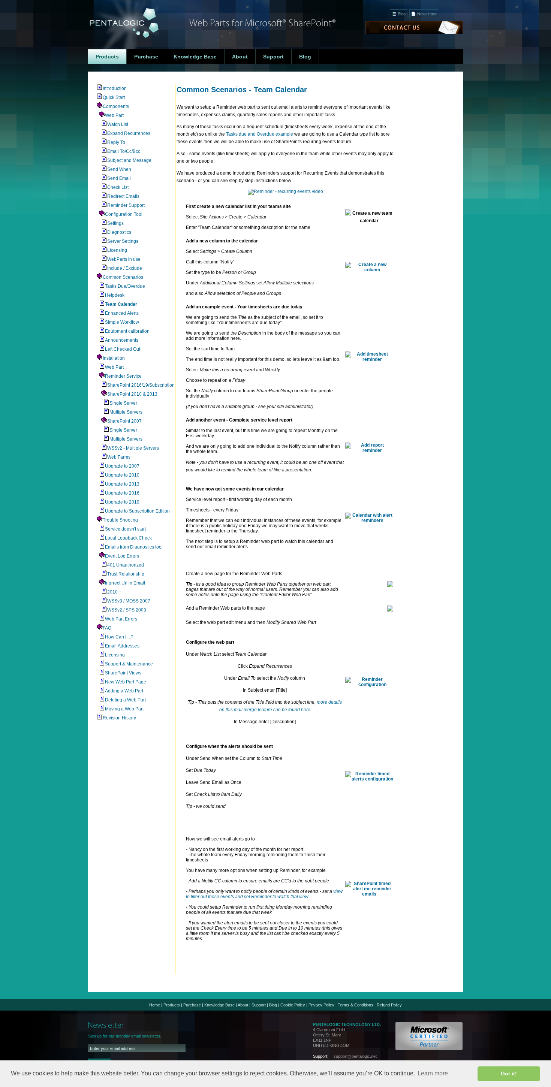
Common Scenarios (123, 277)
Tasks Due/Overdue (125, 286)
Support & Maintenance (129, 664)
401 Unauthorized (125, 565)
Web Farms (118, 457)
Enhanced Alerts (122, 313)
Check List (118, 187)
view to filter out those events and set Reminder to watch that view (264, 894)
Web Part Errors (121, 619)
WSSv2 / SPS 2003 (126, 610)
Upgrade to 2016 (122, 493)
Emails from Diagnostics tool (134, 547)
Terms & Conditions (355, 1005)
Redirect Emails (123, 196)
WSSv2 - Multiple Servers (133, 448)
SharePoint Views (123, 673)
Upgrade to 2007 (122, 466)
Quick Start (114, 97)
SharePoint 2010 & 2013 (132, 394)
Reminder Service (123, 376)
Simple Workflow (122, 322)
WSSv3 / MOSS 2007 (128, 601)
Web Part (114, 115)
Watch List (117, 124)
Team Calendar (121, 304)
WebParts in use (124, 259)
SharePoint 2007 (124, 421)
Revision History (119, 718)
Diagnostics (119, 232)
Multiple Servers (125, 412)
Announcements (121, 340)
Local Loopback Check (128, 538)
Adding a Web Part (124, 691)
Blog (402, 14)
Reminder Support (126, 205)
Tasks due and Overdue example (259, 134)
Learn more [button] (433, 1073)
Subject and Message (129, 160)
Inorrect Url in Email (125, 583)
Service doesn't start (125, 529)
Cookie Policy (292, 1005)
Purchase (192, 1005)
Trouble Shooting (120, 520)
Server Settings (122, 241)
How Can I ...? (119, 637)
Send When (119, 169)
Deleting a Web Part (125, 700)
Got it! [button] (509, 1074)
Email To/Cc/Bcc (123, 151)
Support (259, 1005)
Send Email (119, 178)
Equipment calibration (127, 331)
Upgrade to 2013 (122, 484)
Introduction (115, 88)
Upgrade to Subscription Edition (137, 511)
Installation (114, 358)
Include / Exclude (124, 268)
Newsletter (427, 14)
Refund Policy (389, 1005)
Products (171, 1005)
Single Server (123, 403)
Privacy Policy (321, 1005)
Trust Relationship (125, 574)
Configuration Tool (123, 214)
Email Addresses (122, 646)
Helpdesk (114, 295)
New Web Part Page (125, 682)
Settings (115, 223)
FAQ (107, 628)
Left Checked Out (122, 349)
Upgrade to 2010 (122, 475)
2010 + (114, 592)
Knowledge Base (219, 1005)
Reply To (116, 142)
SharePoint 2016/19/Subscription (141, 385)
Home (154, 1005)
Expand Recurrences (128, 133)
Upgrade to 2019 (122, 502)
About (243, 1005)
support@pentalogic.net (355, 1056)
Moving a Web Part (124, 709)
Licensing (117, 250)
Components (116, 106)
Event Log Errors (122, 556)
